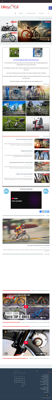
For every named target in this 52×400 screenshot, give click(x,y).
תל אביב (47, 392)
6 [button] (28, 58)
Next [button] (4, 52)
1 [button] (22, 58)
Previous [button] (47, 52)
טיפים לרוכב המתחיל (27, 151)
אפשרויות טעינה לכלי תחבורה (24, 174)
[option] (14, 52)
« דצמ (23, 385)
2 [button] (23, 58)
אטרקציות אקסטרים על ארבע (24, 139)
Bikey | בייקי (43, 397)
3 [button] (24, 58)
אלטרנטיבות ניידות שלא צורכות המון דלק (21, 162)
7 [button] (29, 58)
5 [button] (27, 58)
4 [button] (26, 58)
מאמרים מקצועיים (45, 389)
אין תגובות (25, 141)
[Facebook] (37, 371)
